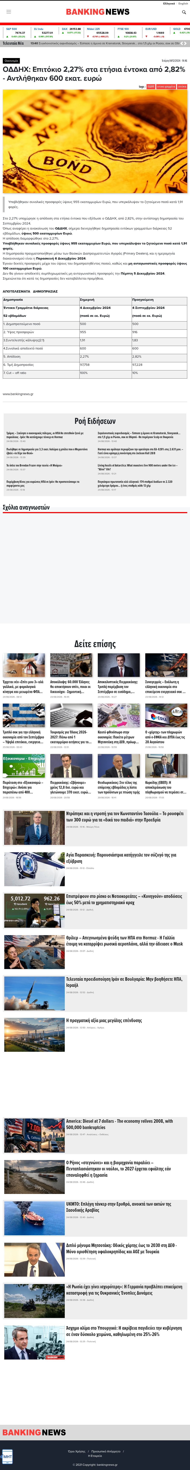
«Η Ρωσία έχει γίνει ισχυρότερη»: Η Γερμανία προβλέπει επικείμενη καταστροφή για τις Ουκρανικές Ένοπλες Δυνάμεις (124, 1290)
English (183, 3)
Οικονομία (11, 61)
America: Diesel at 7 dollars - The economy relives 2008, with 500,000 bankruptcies (119, 1124)
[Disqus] (95, 573)
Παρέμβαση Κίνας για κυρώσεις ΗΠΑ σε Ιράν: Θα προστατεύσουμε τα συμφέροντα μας (42, 484)
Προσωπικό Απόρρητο (105, 1451)
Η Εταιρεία (95, 1456)
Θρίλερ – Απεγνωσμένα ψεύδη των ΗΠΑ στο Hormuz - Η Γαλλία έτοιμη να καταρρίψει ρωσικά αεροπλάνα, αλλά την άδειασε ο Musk (124, 941)
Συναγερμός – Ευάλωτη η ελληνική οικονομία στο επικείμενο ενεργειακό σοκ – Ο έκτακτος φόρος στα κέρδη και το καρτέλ (166, 687)
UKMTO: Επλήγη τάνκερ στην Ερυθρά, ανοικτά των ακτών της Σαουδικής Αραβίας (118, 1207)
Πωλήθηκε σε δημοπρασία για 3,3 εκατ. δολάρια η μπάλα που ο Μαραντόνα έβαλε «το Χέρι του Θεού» (101, 43)
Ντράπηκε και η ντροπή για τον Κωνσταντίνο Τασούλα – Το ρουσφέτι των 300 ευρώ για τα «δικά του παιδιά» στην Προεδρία (125, 817)
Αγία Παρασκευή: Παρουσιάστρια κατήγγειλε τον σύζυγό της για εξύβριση (121, 858)
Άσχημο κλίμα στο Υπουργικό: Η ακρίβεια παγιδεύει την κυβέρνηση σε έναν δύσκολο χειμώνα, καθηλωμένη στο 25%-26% (124, 1331)
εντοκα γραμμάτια (166, 87)
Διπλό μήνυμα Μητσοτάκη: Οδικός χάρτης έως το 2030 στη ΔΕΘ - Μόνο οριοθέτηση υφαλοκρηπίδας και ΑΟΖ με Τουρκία (121, 1248)
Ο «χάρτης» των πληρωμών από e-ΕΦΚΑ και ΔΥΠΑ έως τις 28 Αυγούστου (165, 737)
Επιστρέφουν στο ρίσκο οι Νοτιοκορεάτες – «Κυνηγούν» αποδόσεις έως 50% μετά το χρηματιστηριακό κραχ (124, 899)
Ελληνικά (169, 3)
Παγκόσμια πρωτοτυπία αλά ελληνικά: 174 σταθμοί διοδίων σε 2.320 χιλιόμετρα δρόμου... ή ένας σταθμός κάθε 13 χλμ (135, 484)
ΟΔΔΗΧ (151, 87)
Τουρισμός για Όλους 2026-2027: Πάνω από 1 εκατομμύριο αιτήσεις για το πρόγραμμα (69, 737)
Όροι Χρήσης (76, 1451)
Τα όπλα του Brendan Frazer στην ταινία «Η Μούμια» (34, 466)
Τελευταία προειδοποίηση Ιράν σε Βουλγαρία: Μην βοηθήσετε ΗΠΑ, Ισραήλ (124, 982)
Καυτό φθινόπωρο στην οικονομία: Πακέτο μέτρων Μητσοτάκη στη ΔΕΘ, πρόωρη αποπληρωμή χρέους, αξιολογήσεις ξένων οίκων (117, 737)
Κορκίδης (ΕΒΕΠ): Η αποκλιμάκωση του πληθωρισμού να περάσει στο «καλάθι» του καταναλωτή (165, 788)
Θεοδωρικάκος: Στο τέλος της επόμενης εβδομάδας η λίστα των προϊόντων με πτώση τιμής (119, 788)
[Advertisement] (95, 1087)
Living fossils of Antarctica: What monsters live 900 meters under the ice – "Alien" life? (138, 467)
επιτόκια (182, 87)
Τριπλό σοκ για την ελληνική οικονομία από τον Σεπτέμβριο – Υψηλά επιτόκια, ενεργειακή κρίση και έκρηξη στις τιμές (23, 737)
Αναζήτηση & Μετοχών (184, 12)
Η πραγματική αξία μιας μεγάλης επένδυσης (104, 1020)
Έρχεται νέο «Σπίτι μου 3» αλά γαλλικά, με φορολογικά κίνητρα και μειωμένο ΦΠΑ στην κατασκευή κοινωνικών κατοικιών (23, 687)
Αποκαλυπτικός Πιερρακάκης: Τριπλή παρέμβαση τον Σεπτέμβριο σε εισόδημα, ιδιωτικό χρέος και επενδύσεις (118, 687)
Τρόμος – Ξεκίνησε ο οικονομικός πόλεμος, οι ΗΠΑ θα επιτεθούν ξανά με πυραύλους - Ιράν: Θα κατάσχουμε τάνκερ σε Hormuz (44, 435)
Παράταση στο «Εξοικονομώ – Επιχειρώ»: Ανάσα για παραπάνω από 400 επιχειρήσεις (23, 788)
